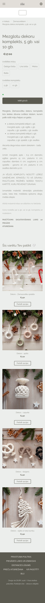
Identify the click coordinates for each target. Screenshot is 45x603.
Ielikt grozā (22, 100)
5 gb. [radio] (6, 85)
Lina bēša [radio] (24, 66)
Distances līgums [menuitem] (21, 565)
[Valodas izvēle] (41, 4)
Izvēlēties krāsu (9, 62)
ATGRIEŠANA (7, 226)
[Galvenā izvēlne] (4, 4)
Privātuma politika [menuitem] (21, 557)
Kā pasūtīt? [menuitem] (33, 569)
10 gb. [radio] (15, 85)
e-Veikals (5, 21)
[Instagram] (25, 590)
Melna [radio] (35, 66)
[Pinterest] (20, 590)
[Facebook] (14, 590)
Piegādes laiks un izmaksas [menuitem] (21, 561)
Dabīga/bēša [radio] (9, 66)
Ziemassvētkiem (19, 21)
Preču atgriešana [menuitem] (13, 569)
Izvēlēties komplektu (11, 80)
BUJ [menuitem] (22, 574)
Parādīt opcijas (22, 304)
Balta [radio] (6, 73)
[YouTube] (30, 590)
